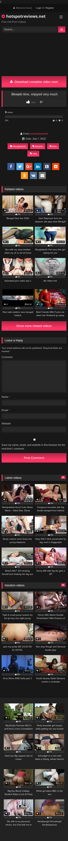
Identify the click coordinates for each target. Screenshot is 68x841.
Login (38, 8)
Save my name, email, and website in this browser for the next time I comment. (33, 447)
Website (6, 423)
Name (6, 397)
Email (6, 410)
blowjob (39, 146)
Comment (7, 357)
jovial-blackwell (39, 133)
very (35, 153)
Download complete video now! (36, 82)
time (54, 146)
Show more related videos (34, 326)
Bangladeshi (19, 146)
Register (50, 8)
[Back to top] (58, 832)
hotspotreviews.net (25, 16)
